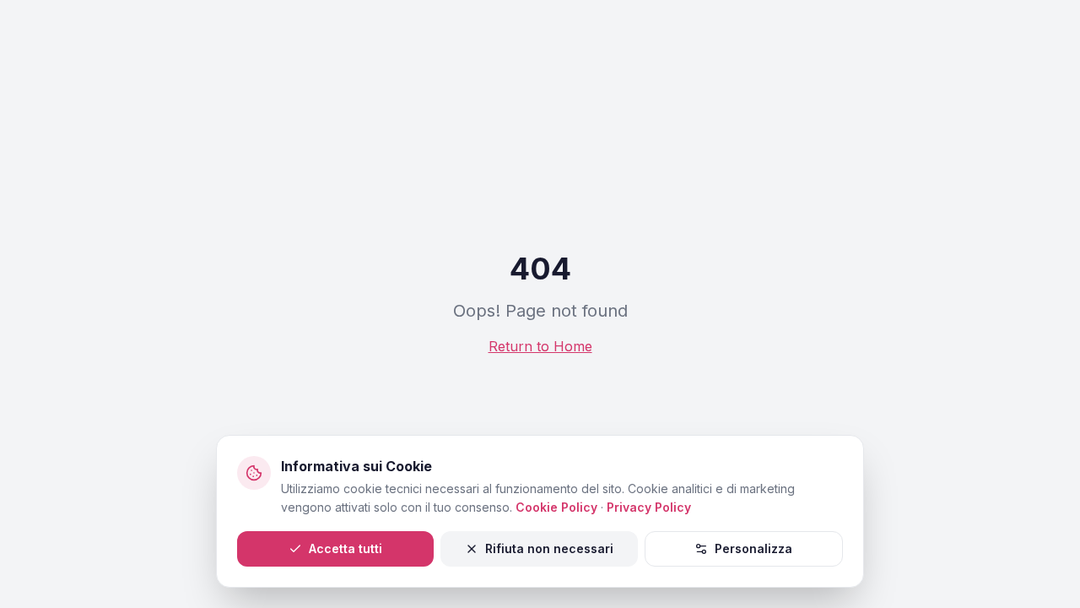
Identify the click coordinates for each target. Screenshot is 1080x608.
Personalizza (753, 548)
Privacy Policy (649, 507)
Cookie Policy (556, 507)
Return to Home (540, 346)
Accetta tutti (345, 548)
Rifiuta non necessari (549, 548)
